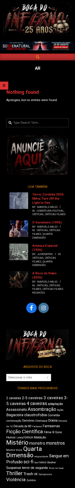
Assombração (42, 409)
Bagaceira (14, 415)
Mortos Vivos (14, 450)
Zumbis (31, 480)
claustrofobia (35, 415)
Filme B (49, 432)
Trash (28, 474)
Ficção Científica (24, 431)
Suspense (13, 468)
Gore (58, 432)
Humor (11, 437)
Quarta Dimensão (24, 452)
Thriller (14, 473)
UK (36, 474)
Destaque (41, 420)
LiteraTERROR (25, 437)
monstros (55, 443)
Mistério (17, 442)
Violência (16, 479)
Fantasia (37, 426)
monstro (37, 443)
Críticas (38, 214)
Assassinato (16, 409)
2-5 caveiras (32, 398)
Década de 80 (22, 426)
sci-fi (29, 461)
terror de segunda (35, 468)
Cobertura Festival (50, 210)
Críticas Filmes (55, 214)
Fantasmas (51, 426)
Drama (53, 420)
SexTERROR (40, 462)
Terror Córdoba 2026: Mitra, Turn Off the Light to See (48, 199)
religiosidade (41, 456)
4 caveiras (37, 403)
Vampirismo (45, 474)
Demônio (28, 420)
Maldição (40, 437)
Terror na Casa (56, 468)
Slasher (51, 462)
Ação (60, 409)
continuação (13, 420)
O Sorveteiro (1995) (47, 222)
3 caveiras (53, 397)
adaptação (55, 404)
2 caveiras (13, 398)
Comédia (54, 415)
